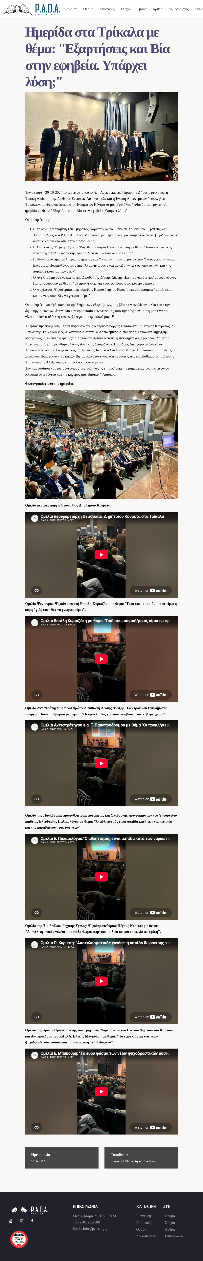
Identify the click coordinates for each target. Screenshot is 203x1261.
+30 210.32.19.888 (86, 1222)
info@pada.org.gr (96, 1229)
